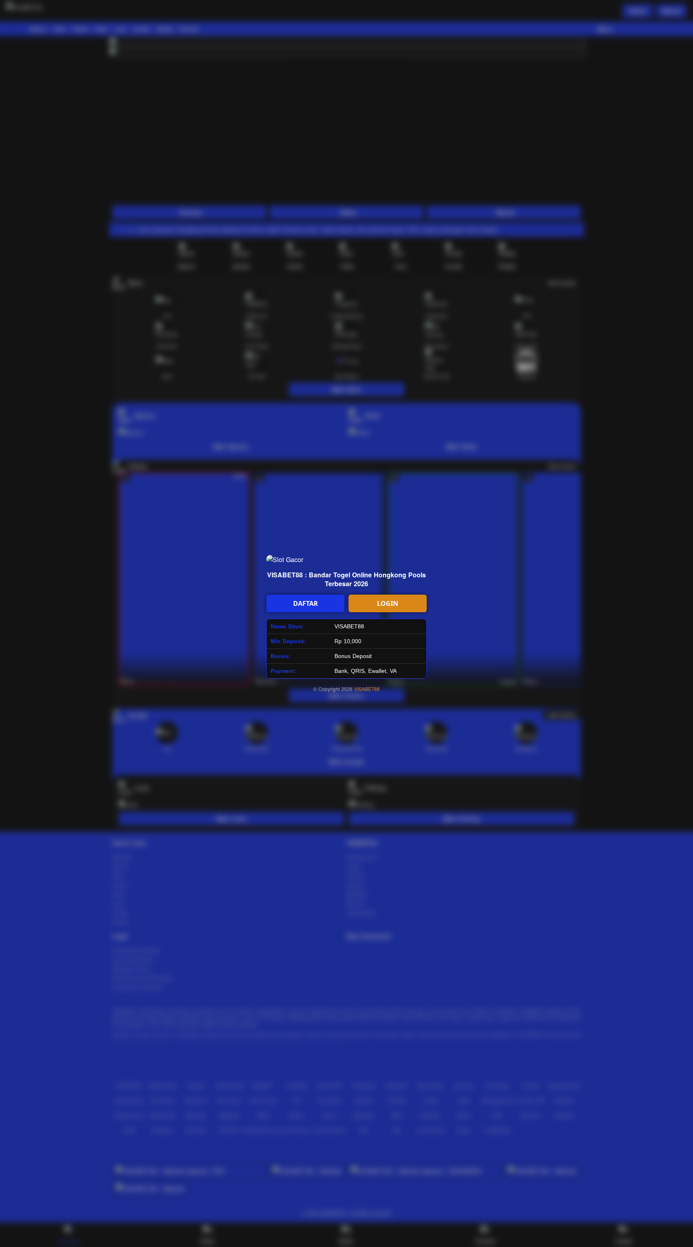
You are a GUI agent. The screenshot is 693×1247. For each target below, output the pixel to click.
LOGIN (387, 603)
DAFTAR (305, 603)
